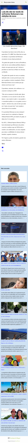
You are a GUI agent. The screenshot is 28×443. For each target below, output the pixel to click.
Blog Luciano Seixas (9, 2)
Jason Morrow (17, 440)
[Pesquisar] (26, 2)
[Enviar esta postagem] (2, 147)
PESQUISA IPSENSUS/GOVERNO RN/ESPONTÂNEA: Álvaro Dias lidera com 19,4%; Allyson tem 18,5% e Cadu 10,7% (13, 237)
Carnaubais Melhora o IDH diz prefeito (9, 183)
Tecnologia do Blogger (15, 438)
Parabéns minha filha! (5, 290)
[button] (2, 23)
